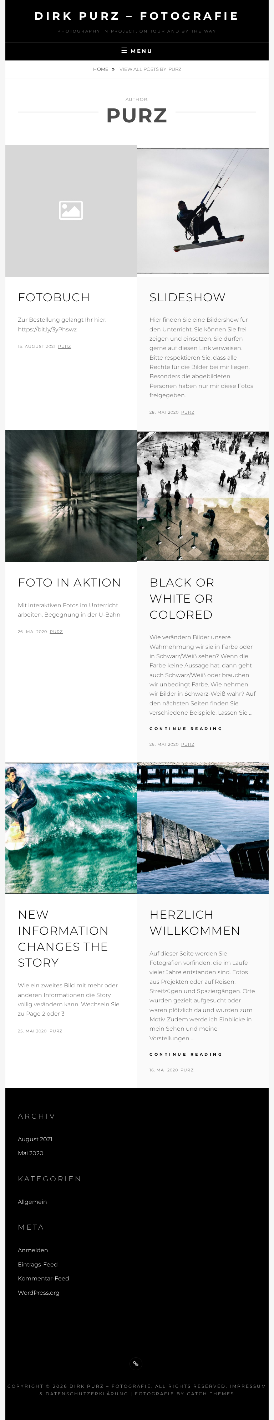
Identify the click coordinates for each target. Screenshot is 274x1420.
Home (101, 69)
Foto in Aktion (69, 582)
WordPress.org (39, 1292)
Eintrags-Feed (38, 1264)
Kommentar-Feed (43, 1278)
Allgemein (32, 1201)
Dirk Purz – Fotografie (137, 16)
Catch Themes (210, 1393)
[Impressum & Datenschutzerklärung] (136, 1363)
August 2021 (35, 1139)
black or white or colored (182, 598)
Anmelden (33, 1250)
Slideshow (187, 297)
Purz (64, 346)
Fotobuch (54, 297)
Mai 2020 (31, 1153)
